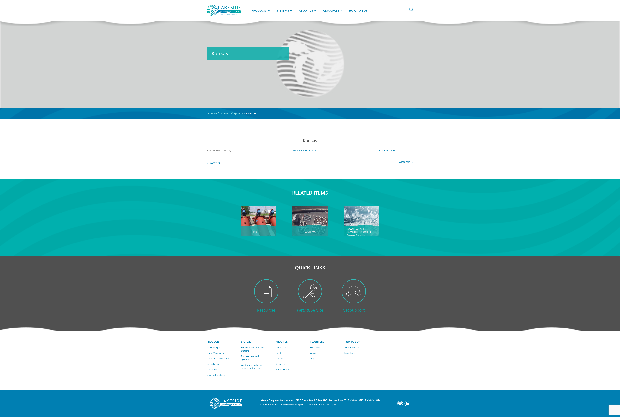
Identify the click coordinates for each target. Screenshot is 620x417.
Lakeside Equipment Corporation (226, 113)
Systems (282, 10)
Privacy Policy (282, 369)
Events (279, 353)
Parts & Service (351, 347)
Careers (279, 358)
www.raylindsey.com (304, 150)
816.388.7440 (387, 150)
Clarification (212, 369)
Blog (312, 358)
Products (259, 10)
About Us (306, 10)
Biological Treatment (216, 374)
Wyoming (213, 162)
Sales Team (349, 353)
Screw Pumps (213, 347)
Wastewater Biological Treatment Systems (251, 366)
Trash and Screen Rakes (218, 358)
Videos (313, 353)
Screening (215, 352)
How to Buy (358, 10)
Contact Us (281, 347)
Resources (331, 10)
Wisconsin (406, 161)
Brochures (315, 347)
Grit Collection (213, 363)
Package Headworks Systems (250, 358)
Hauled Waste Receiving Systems (252, 349)
